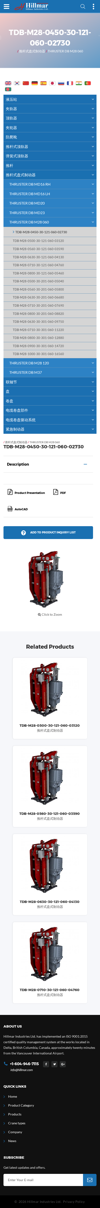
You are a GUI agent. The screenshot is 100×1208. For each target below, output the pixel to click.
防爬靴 (11, 137)
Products (14, 1114)
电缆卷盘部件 (17, 410)
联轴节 (11, 382)
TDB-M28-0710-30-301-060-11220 (38, 330)
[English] (8, 83)
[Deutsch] (34, 83)
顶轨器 (11, 118)
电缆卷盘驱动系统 (21, 419)
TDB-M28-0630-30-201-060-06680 (38, 297)
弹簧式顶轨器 (17, 156)
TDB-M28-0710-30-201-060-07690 (38, 305)
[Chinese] (26, 83)
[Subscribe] (90, 1180)
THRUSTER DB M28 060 (65, 51)
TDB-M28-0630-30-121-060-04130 (38, 257)
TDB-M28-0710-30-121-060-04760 (38, 265)
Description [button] (18, 464)
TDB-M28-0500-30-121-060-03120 (38, 241)
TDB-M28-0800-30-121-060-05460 (38, 273)
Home (12, 1096)
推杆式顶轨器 (17, 146)
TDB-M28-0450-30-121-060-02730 (41, 232)
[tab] (48, 464)
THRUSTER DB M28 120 (29, 363)
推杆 (9, 165)
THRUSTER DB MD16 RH (29, 184)
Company (15, 1132)
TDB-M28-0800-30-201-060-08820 (38, 314)
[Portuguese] (87, 83)
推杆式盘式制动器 (32, 51)
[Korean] (17, 83)
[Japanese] (52, 83)
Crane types (16, 1123)
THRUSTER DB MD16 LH (29, 193)
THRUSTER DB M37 (25, 372)
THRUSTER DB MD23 (27, 212)
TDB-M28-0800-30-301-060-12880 (38, 338)
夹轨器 (11, 108)
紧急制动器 (15, 429)
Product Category (21, 1105)
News (12, 1141)
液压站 (11, 99)
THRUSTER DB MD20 (27, 203)
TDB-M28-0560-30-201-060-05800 (38, 289)
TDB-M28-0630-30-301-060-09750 (38, 322)
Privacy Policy (74, 1202)
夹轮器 (11, 127)
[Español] (43, 83)
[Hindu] (79, 83)
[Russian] (61, 83)
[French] (70, 83)
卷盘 (9, 401)
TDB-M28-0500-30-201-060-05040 (38, 281)
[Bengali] (8, 89)
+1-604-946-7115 (24, 1064)
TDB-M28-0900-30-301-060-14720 (38, 346)
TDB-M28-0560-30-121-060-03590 (38, 249)
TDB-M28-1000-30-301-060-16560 (38, 354)
